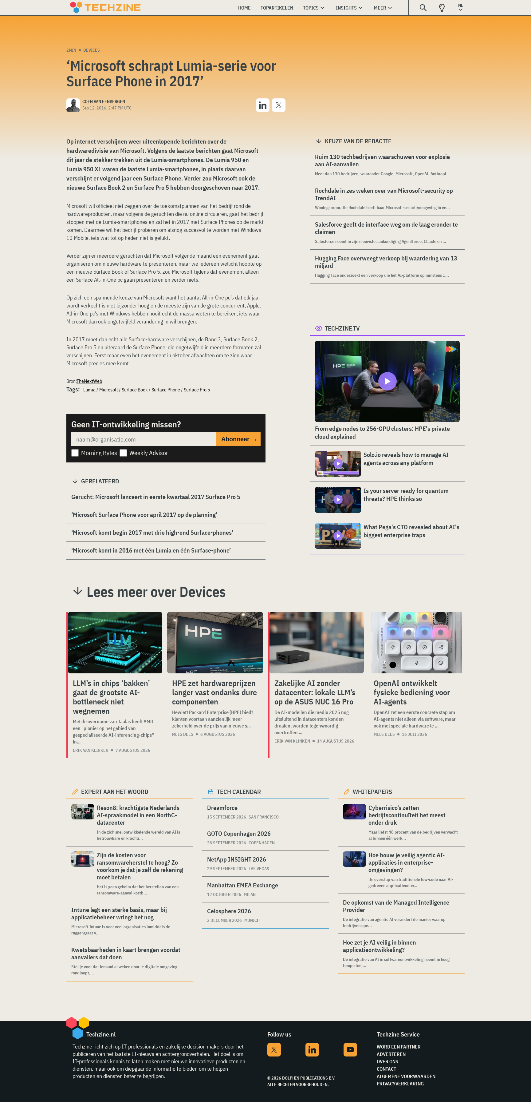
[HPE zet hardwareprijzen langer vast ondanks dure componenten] (215, 642)
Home (244, 8)
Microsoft (108, 389)
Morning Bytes (99, 453)
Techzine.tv (342, 328)
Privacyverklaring (400, 1083)
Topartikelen (277, 8)
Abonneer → (239, 439)
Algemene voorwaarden (406, 1076)
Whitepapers (372, 791)
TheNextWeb (89, 381)
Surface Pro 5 (197, 389)
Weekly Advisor (148, 453)
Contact (386, 1069)
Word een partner (399, 1047)
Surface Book (135, 389)
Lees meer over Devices (156, 591)
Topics (311, 8)
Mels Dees (182, 734)
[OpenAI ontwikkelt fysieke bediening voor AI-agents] (417, 642)
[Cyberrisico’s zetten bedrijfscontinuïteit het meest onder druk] (354, 822)
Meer (380, 8)
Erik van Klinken (90, 750)
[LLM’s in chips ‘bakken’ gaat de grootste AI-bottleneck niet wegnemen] (115, 642)
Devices (91, 50)
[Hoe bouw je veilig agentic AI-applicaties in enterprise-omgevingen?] (354, 870)
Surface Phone (165, 389)
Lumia (89, 389)
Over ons (387, 1061)
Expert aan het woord (114, 791)
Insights (346, 8)
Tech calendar (239, 791)
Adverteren (391, 1054)
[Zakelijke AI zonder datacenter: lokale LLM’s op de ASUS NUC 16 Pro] (316, 642)
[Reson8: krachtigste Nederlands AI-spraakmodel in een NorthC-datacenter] (82, 822)
